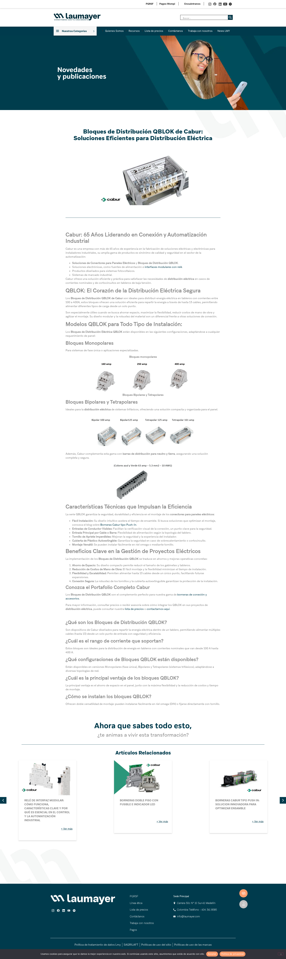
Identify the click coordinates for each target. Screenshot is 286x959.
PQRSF (149, 3)
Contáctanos (175, 30)
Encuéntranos (192, 3)
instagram (210, 4)
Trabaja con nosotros (200, 30)
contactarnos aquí (158, 609)
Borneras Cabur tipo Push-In (118, 524)
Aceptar (212, 954)
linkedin (220, 4)
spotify (230, 4)
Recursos (134, 30)
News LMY (223, 30)
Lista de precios (154, 30)
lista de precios (134, 609)
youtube (225, 4)
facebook (215, 4)
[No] (281, 953)
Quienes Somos (114, 30)
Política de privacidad (232, 954)
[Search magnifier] (230, 17)
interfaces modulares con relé (163, 267)
